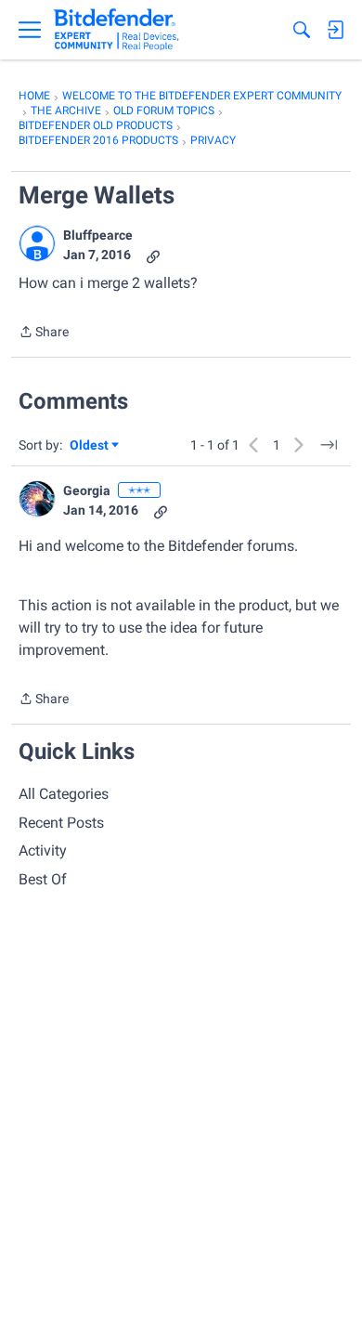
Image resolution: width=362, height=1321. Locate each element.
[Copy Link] (153, 255)
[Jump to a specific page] (328, 445)
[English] (116, 29)
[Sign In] (335, 29)
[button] (37, 243)
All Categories (64, 794)
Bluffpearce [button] (98, 235)
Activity (43, 850)
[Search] (301, 29)
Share (44, 333)
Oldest (90, 446)
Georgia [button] (86, 490)
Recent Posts (61, 822)
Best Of (43, 879)
